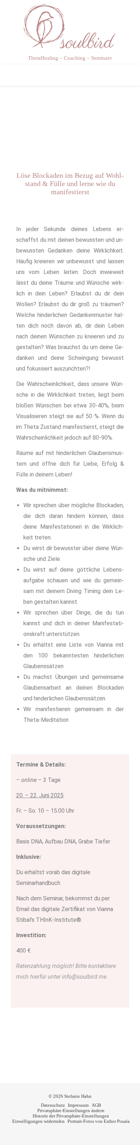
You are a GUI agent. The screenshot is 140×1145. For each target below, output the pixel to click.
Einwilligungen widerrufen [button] (38, 1121)
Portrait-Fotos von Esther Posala (98, 1121)
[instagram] (75, 1132)
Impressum (78, 1105)
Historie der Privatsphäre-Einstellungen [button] (71, 1116)
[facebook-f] (65, 1132)
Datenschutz (53, 1105)
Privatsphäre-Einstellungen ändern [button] (70, 1110)
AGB (96, 1105)
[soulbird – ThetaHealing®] (70, 26)
